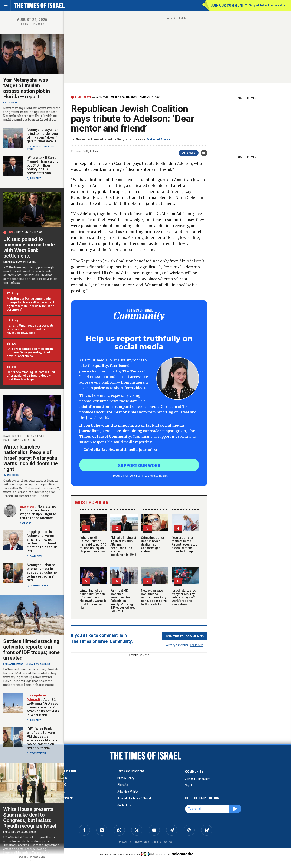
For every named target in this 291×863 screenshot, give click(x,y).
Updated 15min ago (29, 232)
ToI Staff (11, 102)
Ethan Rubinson (12, 262)
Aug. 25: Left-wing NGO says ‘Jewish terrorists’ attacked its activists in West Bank (43, 707)
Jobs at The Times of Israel (134, 798)
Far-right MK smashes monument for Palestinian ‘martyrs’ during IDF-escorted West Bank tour (123, 601)
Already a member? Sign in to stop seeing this (139, 475)
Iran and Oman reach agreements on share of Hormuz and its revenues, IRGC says (30, 329)
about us (123, 784)
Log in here (196, 645)
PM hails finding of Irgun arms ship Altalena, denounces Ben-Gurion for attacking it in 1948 (123, 546)
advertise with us (128, 791)
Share (191, 152)
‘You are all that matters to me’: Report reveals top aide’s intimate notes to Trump (184, 544)
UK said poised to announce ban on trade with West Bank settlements (29, 247)
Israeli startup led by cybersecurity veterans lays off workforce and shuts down (184, 597)
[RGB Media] (148, 854)
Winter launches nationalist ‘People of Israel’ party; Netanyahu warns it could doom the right (93, 599)
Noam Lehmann (14, 664)
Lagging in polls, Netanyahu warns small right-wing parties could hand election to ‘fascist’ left (42, 541)
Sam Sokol (12, 475)
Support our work (139, 465)
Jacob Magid (28, 832)
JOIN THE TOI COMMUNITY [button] (184, 636)
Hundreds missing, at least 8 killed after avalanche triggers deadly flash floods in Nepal (31, 375)
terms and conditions (130, 771)
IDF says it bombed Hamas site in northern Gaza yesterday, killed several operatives (30, 352)
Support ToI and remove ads (268, 5)
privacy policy (125, 778)
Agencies (45, 664)
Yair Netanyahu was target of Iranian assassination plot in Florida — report (26, 88)
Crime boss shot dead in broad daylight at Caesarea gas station (152, 544)
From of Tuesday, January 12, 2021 (128, 97)
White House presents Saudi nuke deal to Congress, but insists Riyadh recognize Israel (29, 818)
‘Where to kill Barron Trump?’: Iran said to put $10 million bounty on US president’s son (93, 544)
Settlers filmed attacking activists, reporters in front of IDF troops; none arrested (31, 650)
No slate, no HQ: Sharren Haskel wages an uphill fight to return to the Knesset (38, 512)
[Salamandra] (182, 853)
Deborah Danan (39, 585)
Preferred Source (158, 139)
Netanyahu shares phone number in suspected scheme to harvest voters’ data (42, 572)
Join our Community (229, 5)
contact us (124, 805)
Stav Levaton (38, 146)
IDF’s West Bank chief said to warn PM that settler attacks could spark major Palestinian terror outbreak (42, 738)
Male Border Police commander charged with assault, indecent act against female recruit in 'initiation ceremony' (30, 304)
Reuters (11, 832)
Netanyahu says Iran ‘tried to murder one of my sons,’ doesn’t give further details (154, 597)
